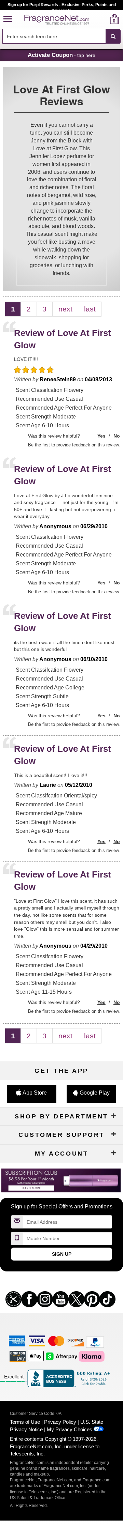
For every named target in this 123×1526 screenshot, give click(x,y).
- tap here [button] (61, 54)
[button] (7, 19)
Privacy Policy (60, 1422)
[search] (103, 19)
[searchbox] (54, 36)
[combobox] (61, 36)
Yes (101, 436)
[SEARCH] (113, 36)
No (116, 436)
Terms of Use (25, 1422)
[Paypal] (95, 1341)
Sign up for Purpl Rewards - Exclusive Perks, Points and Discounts (62, 6)
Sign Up (61, 1254)
